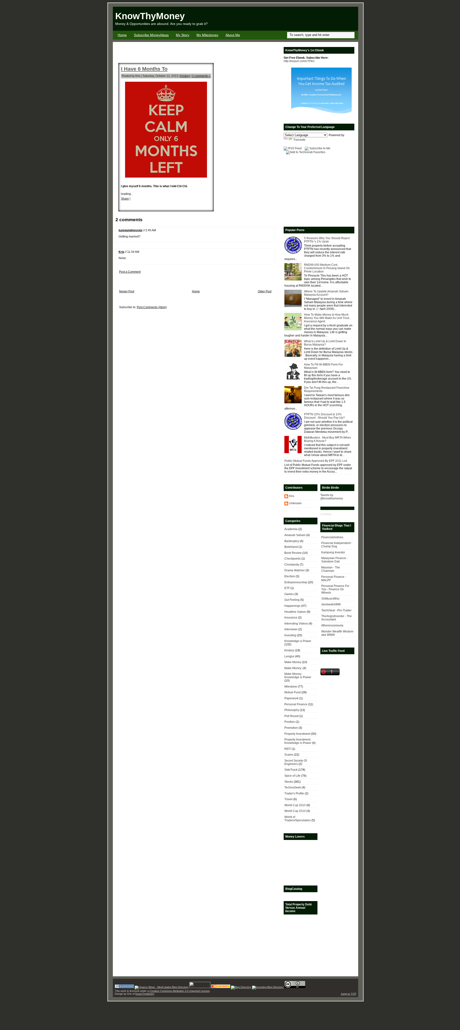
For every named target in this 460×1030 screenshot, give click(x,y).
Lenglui (289, 656)
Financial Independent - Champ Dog (336, 544)
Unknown (295, 503)
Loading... (326, 514)
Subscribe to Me (319, 148)
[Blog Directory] (241, 987)
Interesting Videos (296, 623)
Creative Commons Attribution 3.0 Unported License (180, 990)
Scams (288, 754)
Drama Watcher (294, 570)
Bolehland (291, 547)
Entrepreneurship (295, 582)
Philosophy (291, 710)
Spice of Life (292, 775)
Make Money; (293, 668)
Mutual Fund (292, 692)
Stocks (288, 781)
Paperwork (291, 698)
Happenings (292, 606)
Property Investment (297, 733)
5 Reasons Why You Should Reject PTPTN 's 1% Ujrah (327, 240)
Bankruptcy (291, 541)
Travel (288, 799)
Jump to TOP (348, 993)
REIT (287, 749)
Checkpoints (292, 558)
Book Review (293, 553)
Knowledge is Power (297, 641)
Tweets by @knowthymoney (331, 496)
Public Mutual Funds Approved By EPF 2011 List (315, 461)
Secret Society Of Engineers (295, 762)
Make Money (292, 662)
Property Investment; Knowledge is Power (297, 741)
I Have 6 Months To (144, 69)
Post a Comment (130, 271)
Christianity (291, 564)
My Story (182, 35)
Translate (299, 139)
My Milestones (207, 35)
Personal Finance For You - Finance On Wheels (335, 589)
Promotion (291, 727)
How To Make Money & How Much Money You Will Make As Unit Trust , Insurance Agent (327, 318)
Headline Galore (295, 611)
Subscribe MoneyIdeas (151, 35)
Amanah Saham (294, 535)
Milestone (290, 686)
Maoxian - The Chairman (330, 569)
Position (289, 721)
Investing (290, 635)
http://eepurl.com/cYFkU (299, 61)
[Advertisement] (302, 19)
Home (122, 35)
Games (289, 594)
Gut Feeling (291, 600)
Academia (291, 529)
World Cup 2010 (295, 805)
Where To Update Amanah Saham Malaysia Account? (326, 293)
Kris (121, 252)
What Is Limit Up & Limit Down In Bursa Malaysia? (325, 343)
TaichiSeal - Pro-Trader (336, 610)
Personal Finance (295, 704)
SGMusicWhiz (330, 598)
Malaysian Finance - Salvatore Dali (334, 559)
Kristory (185, 76)
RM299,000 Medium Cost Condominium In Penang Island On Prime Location (327, 268)
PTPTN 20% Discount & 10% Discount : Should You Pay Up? (324, 416)
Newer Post (126, 291)
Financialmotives (332, 537)
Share (125, 198)
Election (289, 576)
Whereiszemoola (332, 625)
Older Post (264, 291)
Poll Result (291, 716)
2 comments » (201, 76)
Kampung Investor (333, 552)
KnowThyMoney (150, 16)
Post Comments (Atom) (152, 307)
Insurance (290, 617)
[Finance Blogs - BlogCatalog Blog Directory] (162, 987)
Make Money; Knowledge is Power (297, 675)
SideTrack (291, 769)
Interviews (291, 629)
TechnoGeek (292, 787)
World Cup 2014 (295, 811)
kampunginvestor (131, 230)
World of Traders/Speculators (297, 818)
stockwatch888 (331, 604)
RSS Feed (295, 148)
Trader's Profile (294, 793)
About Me (232, 35)
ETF (287, 588)
